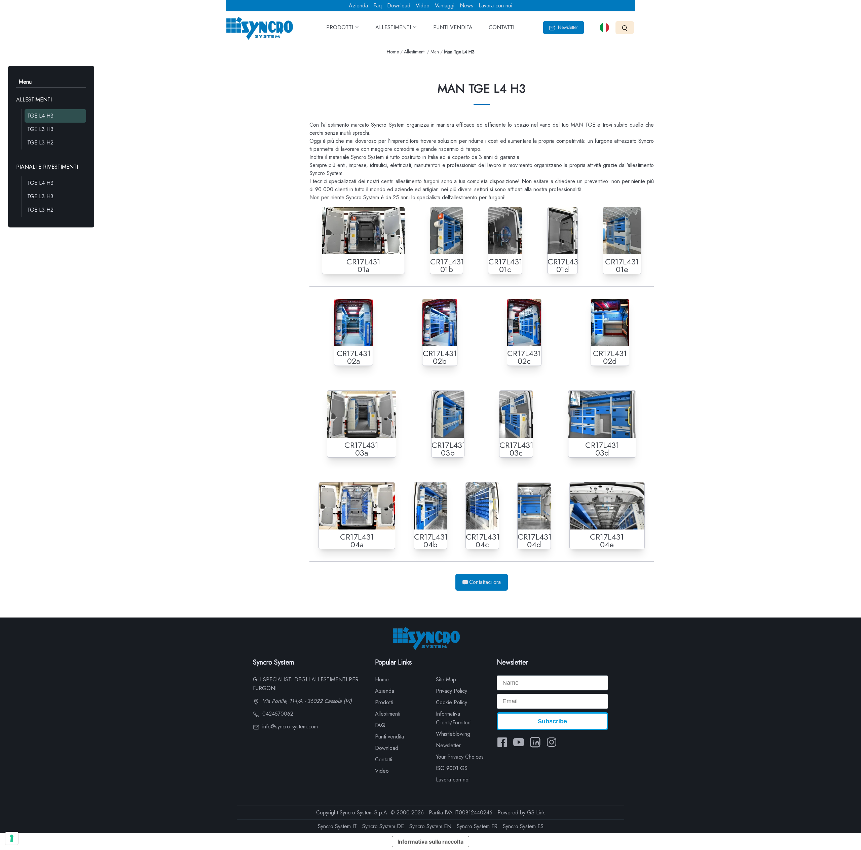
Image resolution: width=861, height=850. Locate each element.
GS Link (536, 812)
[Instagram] (551, 742)
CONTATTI (501, 27)
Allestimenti (414, 51)
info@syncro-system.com (289, 726)
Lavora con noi (495, 5)
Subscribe (552, 721)
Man (434, 51)
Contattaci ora (485, 582)
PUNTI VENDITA (453, 27)
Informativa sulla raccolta (430, 841)
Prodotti (384, 702)
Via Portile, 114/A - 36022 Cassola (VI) (306, 701)
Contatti (383, 759)
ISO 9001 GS (451, 768)
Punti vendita (389, 736)
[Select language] (604, 27)
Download (398, 5)
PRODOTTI (340, 27)
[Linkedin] (535, 742)
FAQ (380, 725)
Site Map (446, 679)
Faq (377, 5)
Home (393, 51)
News (466, 5)
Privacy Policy (451, 691)
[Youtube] (518, 742)
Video (422, 5)
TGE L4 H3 (40, 116)
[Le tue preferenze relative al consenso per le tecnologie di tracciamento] (11, 838)
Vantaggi (444, 5)
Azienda (358, 5)
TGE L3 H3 (40, 129)
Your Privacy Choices (460, 757)
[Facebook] (502, 742)
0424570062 (277, 714)
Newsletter (567, 27)
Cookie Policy (451, 702)
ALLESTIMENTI (394, 27)
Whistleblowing (453, 734)
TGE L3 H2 (40, 142)
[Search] (624, 27)
